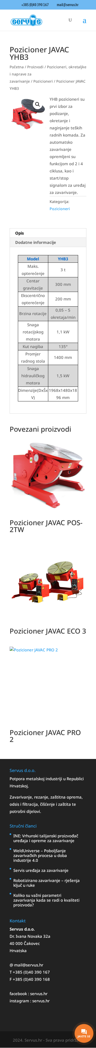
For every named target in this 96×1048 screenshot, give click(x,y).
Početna (17, 66)
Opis (19, 233)
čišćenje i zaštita (56, 804)
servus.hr (38, 993)
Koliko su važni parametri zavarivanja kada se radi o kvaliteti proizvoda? (46, 900)
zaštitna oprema (66, 797)
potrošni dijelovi (25, 811)
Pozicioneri (43, 81)
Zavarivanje (21, 797)
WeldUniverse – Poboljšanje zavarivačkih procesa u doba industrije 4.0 (40, 855)
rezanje (41, 797)
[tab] (48, 233)
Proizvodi (35, 66)
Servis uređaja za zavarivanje (41, 870)
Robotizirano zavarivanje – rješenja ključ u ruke (46, 883)
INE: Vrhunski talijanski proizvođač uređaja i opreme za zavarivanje (45, 838)
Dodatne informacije (35, 242)
